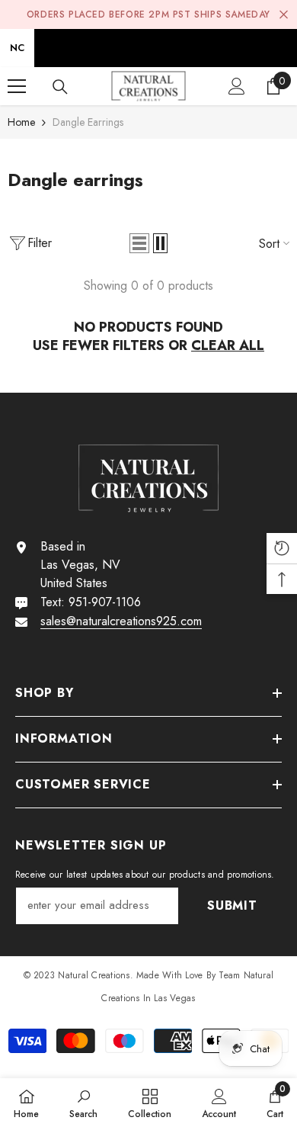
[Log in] (236, 86)
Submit (232, 905)
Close (283, 15)
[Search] (60, 87)
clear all (227, 345)
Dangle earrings (88, 122)
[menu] (17, 86)
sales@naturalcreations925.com (121, 621)
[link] (83, 1102)
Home (21, 122)
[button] (139, 243)
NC (17, 47)
